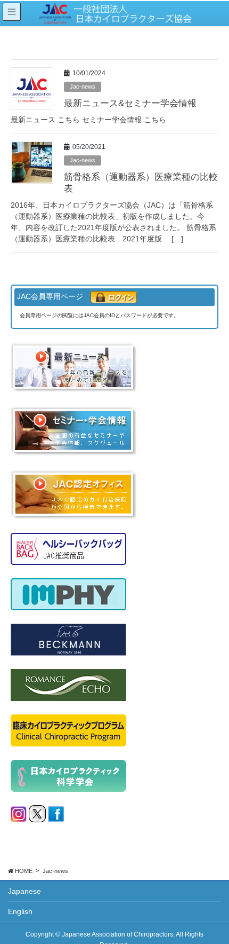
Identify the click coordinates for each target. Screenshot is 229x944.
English (20, 911)
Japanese (24, 891)
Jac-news (82, 86)
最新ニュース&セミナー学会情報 (130, 103)
